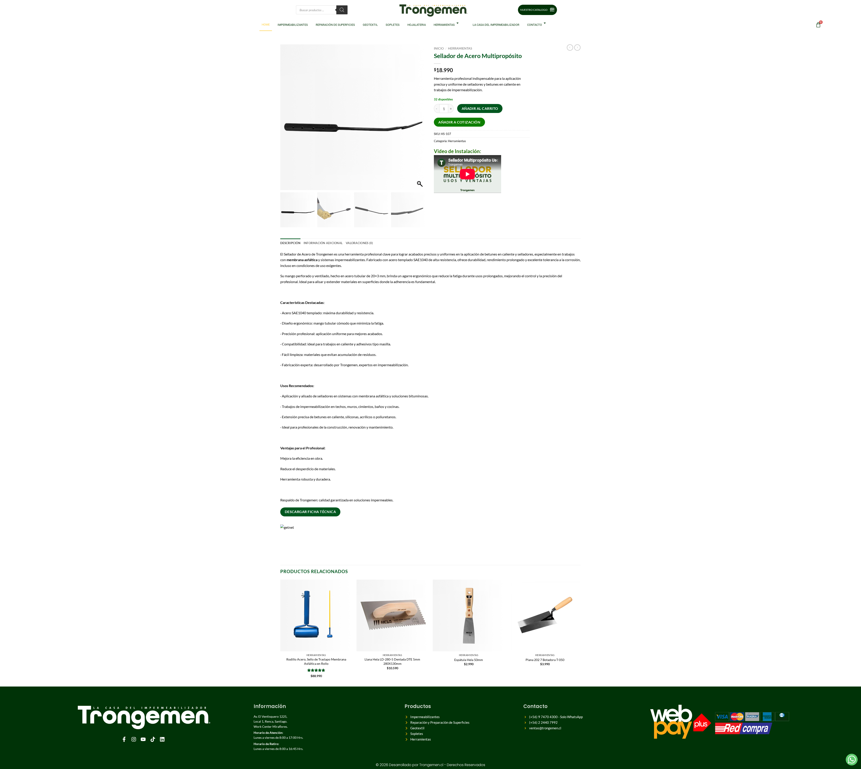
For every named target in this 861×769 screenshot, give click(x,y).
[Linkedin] (162, 739)
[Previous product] (577, 47)
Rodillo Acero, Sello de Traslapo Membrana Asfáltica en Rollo (316, 661)
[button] (420, 119)
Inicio (439, 48)
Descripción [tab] (290, 243)
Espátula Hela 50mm (468, 660)
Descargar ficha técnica (310, 512)
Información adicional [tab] (323, 243)
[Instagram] (133, 739)
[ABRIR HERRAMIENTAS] (458, 23)
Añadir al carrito (480, 108)
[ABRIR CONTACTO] (545, 23)
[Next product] (570, 47)
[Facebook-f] (124, 739)
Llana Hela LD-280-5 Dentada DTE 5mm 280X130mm (392, 661)
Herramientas (460, 48)
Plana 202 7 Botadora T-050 (545, 660)
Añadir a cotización (459, 122)
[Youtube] (143, 739)
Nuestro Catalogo (534, 9)
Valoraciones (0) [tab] (359, 243)
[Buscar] (342, 9)
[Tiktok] (153, 739)
